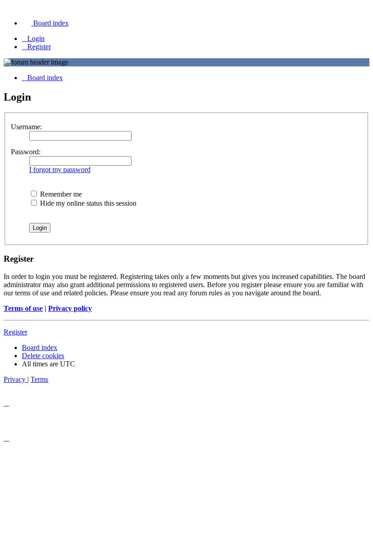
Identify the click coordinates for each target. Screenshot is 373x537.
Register (15, 332)
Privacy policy (70, 308)
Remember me (60, 194)
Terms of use (23, 308)
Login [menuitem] (36, 38)
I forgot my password (60, 169)
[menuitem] (45, 23)
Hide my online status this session (87, 203)
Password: (25, 152)
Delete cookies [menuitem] (43, 356)
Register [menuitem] (39, 47)
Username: (26, 127)
